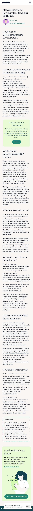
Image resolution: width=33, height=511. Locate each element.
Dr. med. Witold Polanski (17, 23)
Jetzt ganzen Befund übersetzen (16, 496)
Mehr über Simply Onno (11, 467)
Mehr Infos (17, 142)
